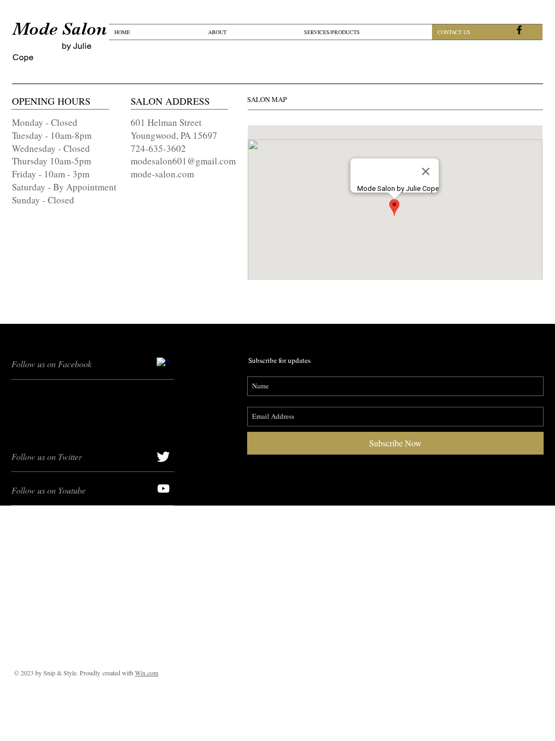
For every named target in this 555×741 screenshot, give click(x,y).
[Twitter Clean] (163, 456)
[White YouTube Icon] (163, 488)
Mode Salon (59, 28)
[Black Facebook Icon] (519, 30)
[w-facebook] (163, 364)
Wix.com (146, 672)
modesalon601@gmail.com (183, 161)
